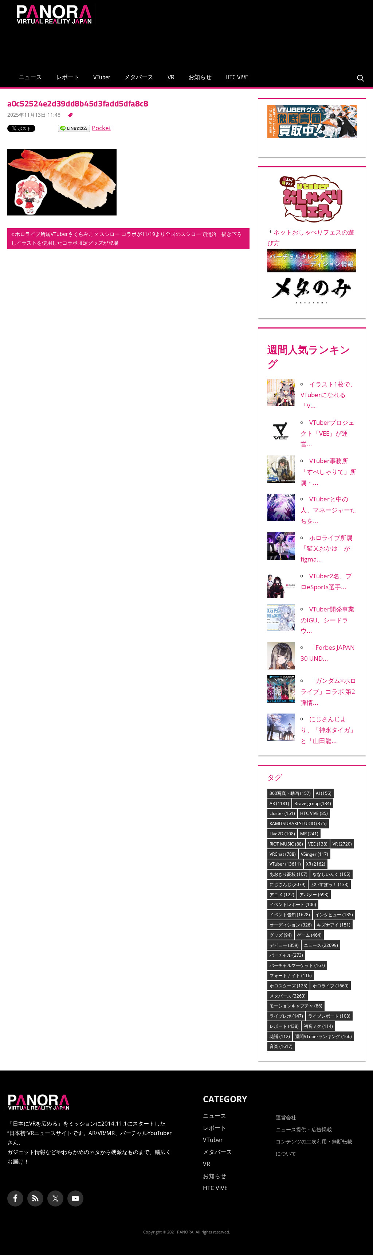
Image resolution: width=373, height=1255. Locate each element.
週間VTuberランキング (323, 1036)
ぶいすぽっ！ (330, 884)
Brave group (312, 803)
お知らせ (200, 77)
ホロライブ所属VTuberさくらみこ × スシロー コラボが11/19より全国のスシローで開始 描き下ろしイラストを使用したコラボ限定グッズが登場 (126, 239)
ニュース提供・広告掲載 (304, 1129)
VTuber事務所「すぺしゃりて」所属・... (328, 471)
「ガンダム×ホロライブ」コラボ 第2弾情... (328, 691)
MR (309, 834)
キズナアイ (333, 925)
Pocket (101, 128)
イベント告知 (290, 915)
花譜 (280, 1036)
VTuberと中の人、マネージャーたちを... (328, 510)
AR (279, 803)
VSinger (314, 854)
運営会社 (286, 1117)
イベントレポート (293, 904)
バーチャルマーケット (297, 965)
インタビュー (334, 915)
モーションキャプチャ (296, 1006)
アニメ (282, 894)
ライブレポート (329, 1016)
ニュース (30, 77)
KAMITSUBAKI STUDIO (298, 823)
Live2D (282, 834)
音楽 (281, 1046)
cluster (282, 813)
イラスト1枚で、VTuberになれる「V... (328, 395)
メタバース (138, 77)
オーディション (291, 925)
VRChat (283, 854)
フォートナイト (291, 975)
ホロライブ (331, 986)
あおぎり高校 (288, 874)
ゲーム (309, 935)
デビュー (284, 945)
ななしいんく (331, 874)
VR (171, 77)
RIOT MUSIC (286, 844)
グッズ (281, 935)
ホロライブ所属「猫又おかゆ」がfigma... (327, 548)
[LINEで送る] (74, 128)
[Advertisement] (228, 44)
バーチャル (286, 955)
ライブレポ (286, 1016)
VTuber (101, 77)
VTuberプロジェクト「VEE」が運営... (327, 433)
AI (323, 793)
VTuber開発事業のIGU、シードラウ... (327, 620)
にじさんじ (288, 884)
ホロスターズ (288, 986)
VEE (317, 844)
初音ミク (318, 1026)
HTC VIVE (236, 77)
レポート (67, 77)
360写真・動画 (290, 793)
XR (315, 864)
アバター (314, 894)
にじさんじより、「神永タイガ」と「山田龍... (328, 730)
